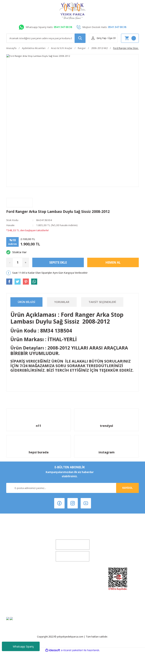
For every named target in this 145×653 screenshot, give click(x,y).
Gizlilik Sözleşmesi (27, 605)
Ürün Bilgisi (26, 302)
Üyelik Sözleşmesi (72, 579)
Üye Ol (112, 38)
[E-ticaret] (72, 650)
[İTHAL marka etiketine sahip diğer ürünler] (19, 202)
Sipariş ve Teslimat (72, 598)
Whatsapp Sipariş (23, 646)
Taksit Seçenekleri (102, 302)
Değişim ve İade (27, 586)
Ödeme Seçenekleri (72, 605)
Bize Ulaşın (27, 598)
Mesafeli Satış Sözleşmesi (72, 586)
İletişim (27, 592)
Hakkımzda (27, 579)
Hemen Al (113, 262)
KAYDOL (127, 488)
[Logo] (72, 10)
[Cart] (130, 38)
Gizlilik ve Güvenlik (72, 592)
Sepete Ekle (58, 262)
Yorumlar (61, 302)
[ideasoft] (52, 650)
